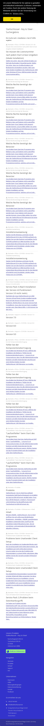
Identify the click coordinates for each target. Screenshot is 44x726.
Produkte (10, 490)
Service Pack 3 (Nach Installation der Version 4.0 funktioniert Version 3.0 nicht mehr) (21, 290)
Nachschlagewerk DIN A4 (15, 639)
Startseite (10, 661)
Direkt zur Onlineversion (17, 651)
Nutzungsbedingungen (14, 685)
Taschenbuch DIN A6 (14, 641)
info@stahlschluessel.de (15, 705)
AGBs (9, 682)
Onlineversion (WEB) (14, 646)
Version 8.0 (11, 326)
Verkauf (10, 666)
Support (10, 668)
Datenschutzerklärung (14, 687)
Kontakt (10, 689)
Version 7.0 (11, 317)
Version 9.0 (11, 334)
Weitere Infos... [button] (18, 13)
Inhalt (8, 512)
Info (9, 671)
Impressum (11, 680)
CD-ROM (10, 644)
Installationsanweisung (16, 232)
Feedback (11, 692)
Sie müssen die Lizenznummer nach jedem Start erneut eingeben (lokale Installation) (22, 54)
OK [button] (12, 19)
